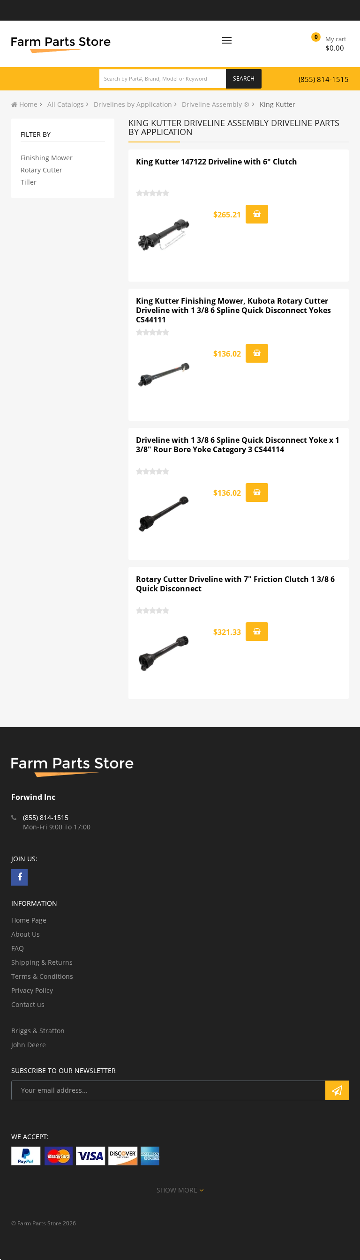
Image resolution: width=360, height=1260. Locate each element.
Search (244, 78)
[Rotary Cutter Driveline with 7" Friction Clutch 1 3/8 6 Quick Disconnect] (164, 653)
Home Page (28, 920)
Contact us (28, 1004)
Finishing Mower (47, 157)
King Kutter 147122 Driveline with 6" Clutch (216, 162)
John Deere (28, 1044)
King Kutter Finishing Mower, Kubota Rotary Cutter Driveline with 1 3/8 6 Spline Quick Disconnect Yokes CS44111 (233, 310)
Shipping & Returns (42, 962)
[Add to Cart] (257, 214)
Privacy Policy (32, 990)
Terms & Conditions (42, 976)
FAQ (17, 948)
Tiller (29, 182)
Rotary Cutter (41, 169)
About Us (25, 934)
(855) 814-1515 (324, 79)
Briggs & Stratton (38, 1030)
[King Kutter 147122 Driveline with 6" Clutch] (164, 235)
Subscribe (337, 1090)
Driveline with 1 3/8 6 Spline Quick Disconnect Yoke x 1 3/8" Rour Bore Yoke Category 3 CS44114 (237, 445)
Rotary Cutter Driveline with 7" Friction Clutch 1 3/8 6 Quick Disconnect (235, 584)
